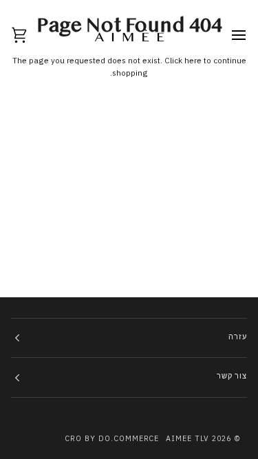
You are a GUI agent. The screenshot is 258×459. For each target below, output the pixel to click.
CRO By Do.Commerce (112, 438)
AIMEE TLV (187, 438)
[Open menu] (226, 35)
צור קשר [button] (232, 377)
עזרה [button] (237, 337)
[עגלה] (31, 35)
